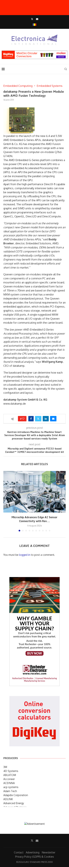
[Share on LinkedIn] (46, 418)
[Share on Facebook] (31, 418)
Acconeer (9, 779)
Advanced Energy (13, 803)
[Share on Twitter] (38, 418)
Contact (18, 852)
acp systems (10, 787)
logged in (24, 554)
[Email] (37, 19)
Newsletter (48, 852)
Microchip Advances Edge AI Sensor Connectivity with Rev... (34, 519)
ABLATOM (9, 775)
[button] (6, 501)
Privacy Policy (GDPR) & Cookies (34, 856)
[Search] (65, 69)
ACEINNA (9, 783)
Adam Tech (10, 791)
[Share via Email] (53, 418)
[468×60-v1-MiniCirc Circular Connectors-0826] (34, 52)
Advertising (32, 852)
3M (5, 767)
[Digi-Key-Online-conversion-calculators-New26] (34, 698)
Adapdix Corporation (15, 795)
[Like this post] (23, 418)
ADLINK (8, 799)
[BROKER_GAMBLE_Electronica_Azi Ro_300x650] (34, 579)
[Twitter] (32, 19)
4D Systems (10, 771)
